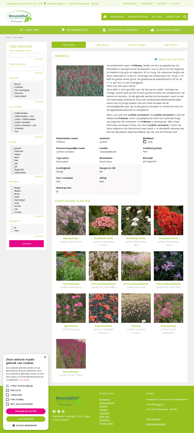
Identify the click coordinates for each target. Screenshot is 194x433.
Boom (17, 84)
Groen (17, 206)
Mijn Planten (170, 44)
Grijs (16, 203)
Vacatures (162, 3)
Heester (18, 93)
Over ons (104, 416)
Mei (16, 160)
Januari (17, 148)
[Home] (105, 16)
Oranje (18, 212)
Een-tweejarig (21, 90)
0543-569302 (153, 419)
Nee (16, 230)
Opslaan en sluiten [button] (25, 411)
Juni (16, 163)
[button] (25, 425)
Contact (175, 3)
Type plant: (14, 78)
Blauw (17, 191)
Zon (16, 131)
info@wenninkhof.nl (156, 424)
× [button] (45, 357)
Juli (15, 166)
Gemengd (19, 200)
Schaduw (18, 128)
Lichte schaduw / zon (25, 125)
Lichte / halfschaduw (24, 119)
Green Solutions (61, 419)
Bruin (17, 194)
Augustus (19, 169)
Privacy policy (106, 423)
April (16, 157)
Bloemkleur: (14, 182)
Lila (16, 209)
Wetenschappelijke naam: (20, 51)
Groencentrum (106, 402)
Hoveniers (104, 399)
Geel (16, 197)
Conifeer (18, 87)
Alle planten (103, 44)
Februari (18, 151)
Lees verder (24, 380)
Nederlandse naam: (17, 64)
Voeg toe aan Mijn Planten (171, 59)
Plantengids (146, 3)
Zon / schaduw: (15, 107)
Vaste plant (20, 96)
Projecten (104, 412)
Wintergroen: (14, 221)
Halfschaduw (21, 113)
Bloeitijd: (13, 142)
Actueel (103, 406)
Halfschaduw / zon (24, 116)
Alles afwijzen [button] (26, 419)
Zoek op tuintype (137, 44)
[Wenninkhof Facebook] (54, 411)
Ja (15, 227)
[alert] (25, 392)
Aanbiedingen (129, 3)
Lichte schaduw (22, 122)
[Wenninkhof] (19, 16)
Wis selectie (39, 59)
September (20, 172)
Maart (17, 154)
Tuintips (103, 409)
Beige (17, 188)
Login (87, 416)
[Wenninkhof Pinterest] (59, 411)
